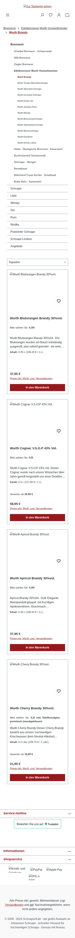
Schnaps (15, 188)
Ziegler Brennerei (23, 64)
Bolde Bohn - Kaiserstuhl (27, 181)
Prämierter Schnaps (22, 231)
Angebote (16, 246)
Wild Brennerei (22, 57)
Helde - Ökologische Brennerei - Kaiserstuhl (38, 149)
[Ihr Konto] (59, 14)
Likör (13, 195)
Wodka (14, 224)
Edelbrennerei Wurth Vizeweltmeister (36, 70)
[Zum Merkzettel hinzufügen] (58, 301)
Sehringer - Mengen (25, 162)
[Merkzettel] (50, 14)
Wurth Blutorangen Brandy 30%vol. (36, 318)
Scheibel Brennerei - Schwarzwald (33, 51)
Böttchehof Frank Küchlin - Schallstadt (35, 175)
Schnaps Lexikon (21, 238)
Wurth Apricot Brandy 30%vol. (32, 578)
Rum (13, 217)
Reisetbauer (20, 168)
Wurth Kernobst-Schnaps (29, 95)
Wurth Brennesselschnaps (29, 119)
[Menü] (7, 14)
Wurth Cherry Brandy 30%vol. (32, 708)
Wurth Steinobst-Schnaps (29, 89)
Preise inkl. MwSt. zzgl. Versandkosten (31, 378)
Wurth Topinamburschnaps (30, 125)
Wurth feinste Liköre (26, 143)
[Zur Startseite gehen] (37, 6)
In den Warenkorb (37, 387)
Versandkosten (14, 904)
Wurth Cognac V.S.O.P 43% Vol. (33, 448)
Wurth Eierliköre (25, 137)
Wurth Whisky (23, 113)
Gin (12, 210)
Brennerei (17, 44)
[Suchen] (42, 14)
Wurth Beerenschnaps (28, 131)
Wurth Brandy (24, 77)
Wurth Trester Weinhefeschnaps (32, 83)
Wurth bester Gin (25, 101)
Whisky (15, 202)
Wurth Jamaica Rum (27, 107)
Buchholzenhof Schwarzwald (30, 155)
